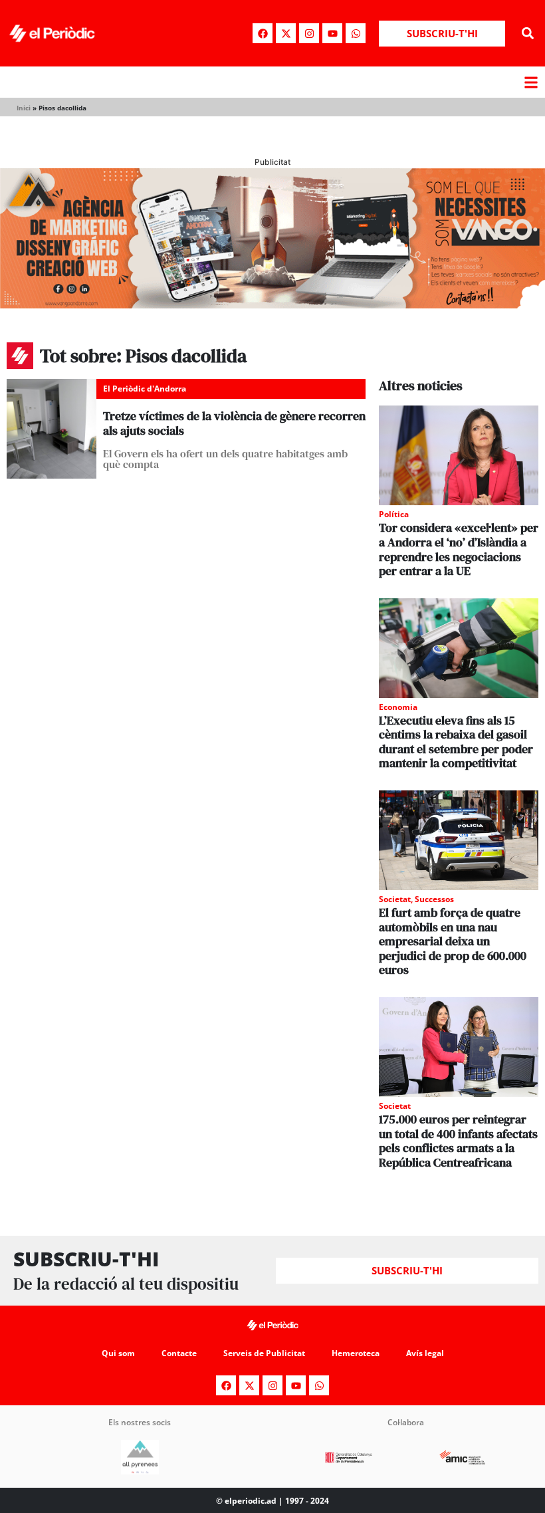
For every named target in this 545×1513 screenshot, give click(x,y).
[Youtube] (332, 33)
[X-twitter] (286, 33)
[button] (527, 34)
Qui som (118, 1353)
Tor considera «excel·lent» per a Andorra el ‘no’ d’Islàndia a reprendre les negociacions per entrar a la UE (458, 549)
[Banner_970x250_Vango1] (272, 304)
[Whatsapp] (356, 33)
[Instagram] (309, 33)
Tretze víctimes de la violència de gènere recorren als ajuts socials (234, 423)
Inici (24, 107)
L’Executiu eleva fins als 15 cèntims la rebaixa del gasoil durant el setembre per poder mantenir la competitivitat (456, 742)
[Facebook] (262, 33)
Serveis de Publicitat (264, 1353)
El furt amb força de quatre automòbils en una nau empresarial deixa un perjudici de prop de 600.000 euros (452, 941)
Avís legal (425, 1353)
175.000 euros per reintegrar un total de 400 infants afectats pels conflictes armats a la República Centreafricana (458, 1141)
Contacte (179, 1353)
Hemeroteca (356, 1353)
